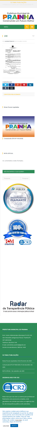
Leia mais (18, 420)
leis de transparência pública (11, 404)
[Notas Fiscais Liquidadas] (18, 103)
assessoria (16, 399)
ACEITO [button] (14, 425)
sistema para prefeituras (26, 396)
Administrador (9, 41)
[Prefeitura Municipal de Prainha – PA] (18, 17)
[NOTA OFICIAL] (18, 150)
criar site (14, 396)
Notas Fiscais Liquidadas (18, 4)
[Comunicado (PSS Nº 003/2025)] (18, 126)
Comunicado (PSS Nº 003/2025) (13, 138)
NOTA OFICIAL (8, 153)
